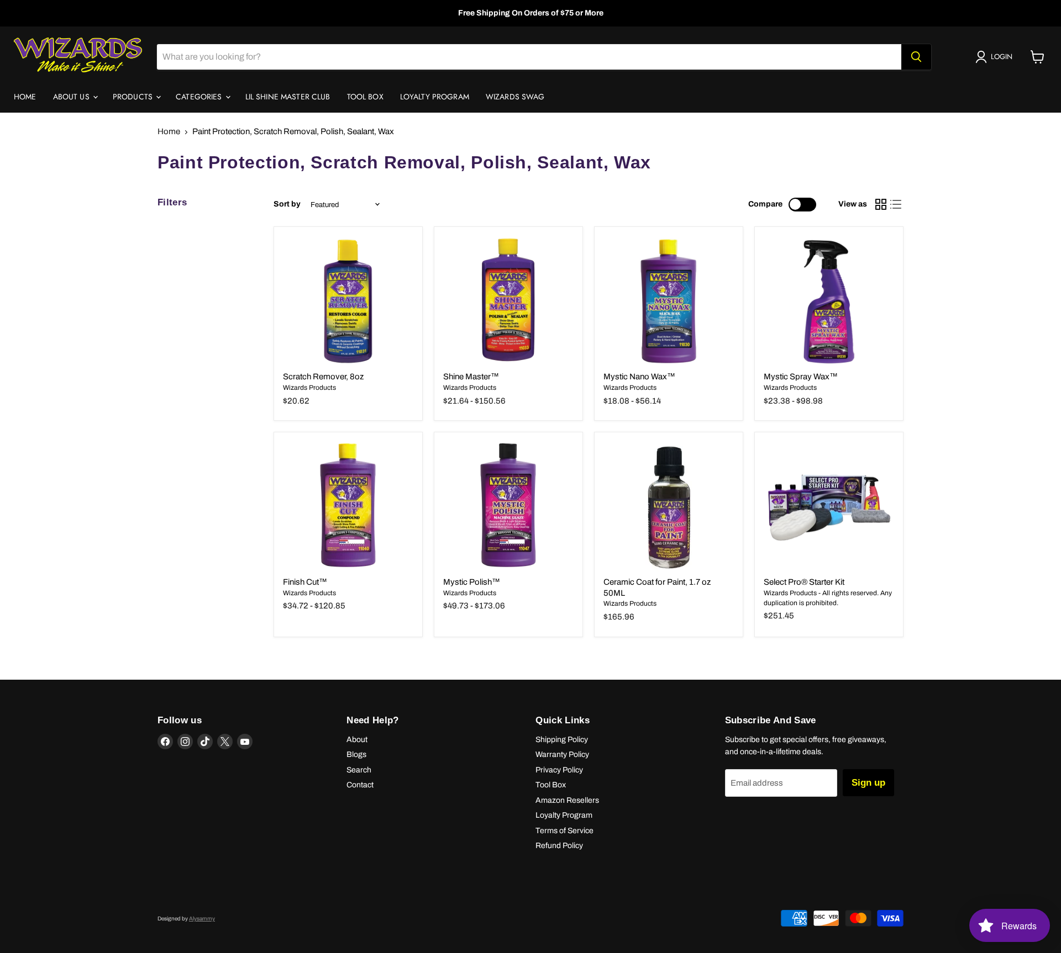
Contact (360, 785)
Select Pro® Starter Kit (804, 582)
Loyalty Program (434, 96)
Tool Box (365, 96)
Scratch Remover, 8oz (323, 376)
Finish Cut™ (305, 582)
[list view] (896, 205)
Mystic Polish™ (471, 582)
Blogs (356, 754)
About (356, 739)
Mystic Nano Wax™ (639, 376)
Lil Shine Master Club (287, 96)
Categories (200, 96)
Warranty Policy (562, 754)
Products (134, 96)
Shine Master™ (471, 376)
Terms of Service (564, 831)
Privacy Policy (559, 770)
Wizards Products (309, 387)
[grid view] (881, 205)
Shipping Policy (561, 739)
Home (25, 96)
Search (358, 770)
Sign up (868, 782)
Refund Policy (559, 845)
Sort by (287, 204)
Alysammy (202, 918)
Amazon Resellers (567, 800)
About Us (72, 96)
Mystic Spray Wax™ (801, 376)
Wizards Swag (515, 96)
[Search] (916, 57)
